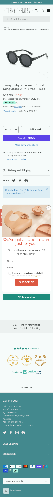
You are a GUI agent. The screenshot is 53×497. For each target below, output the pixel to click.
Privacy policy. (36, 276)
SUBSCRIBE (26, 282)
